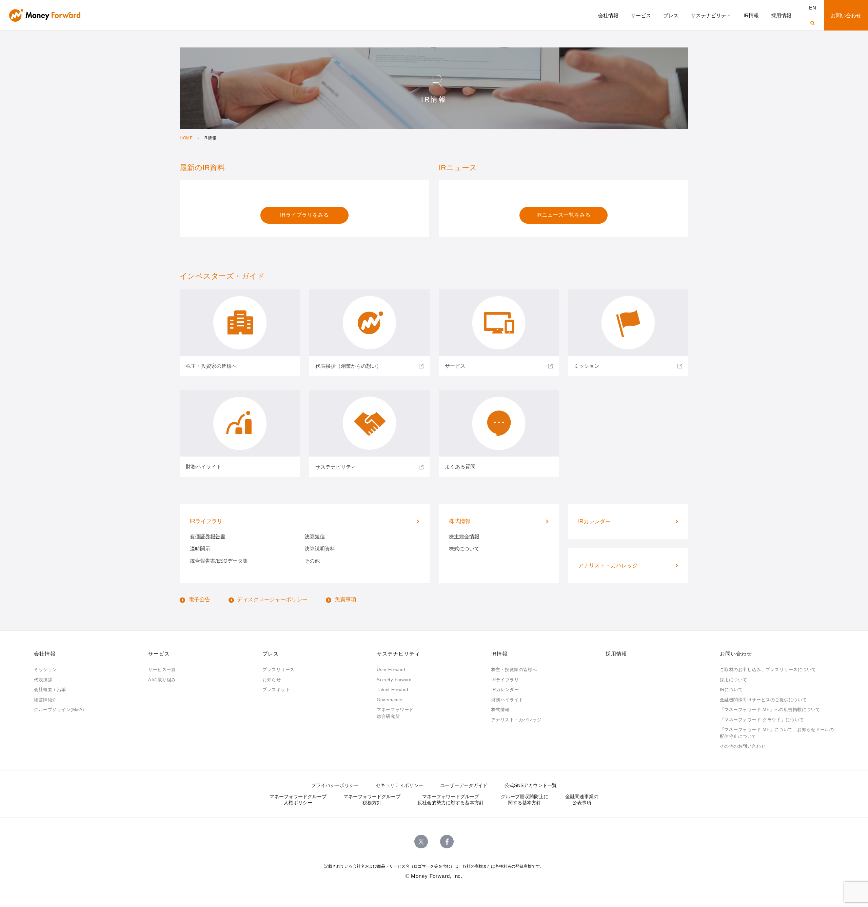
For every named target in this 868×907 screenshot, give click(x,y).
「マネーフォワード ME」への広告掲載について (770, 709)
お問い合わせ (736, 654)
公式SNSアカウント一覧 (531, 785)
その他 (312, 561)
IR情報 (499, 654)
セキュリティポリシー (399, 785)
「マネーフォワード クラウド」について (762, 719)
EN (812, 8)
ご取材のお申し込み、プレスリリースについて (768, 669)
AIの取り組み (162, 679)
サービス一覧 (162, 669)
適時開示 (200, 548)
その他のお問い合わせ (743, 746)
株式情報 (500, 709)
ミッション (45, 669)
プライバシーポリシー (335, 785)
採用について (733, 679)
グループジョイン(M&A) (59, 709)
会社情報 (45, 654)
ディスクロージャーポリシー (272, 599)
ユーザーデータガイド (464, 785)
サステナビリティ (398, 654)
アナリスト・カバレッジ (516, 719)
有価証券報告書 (207, 536)
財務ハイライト (507, 699)
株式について (464, 548)
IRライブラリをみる (304, 215)
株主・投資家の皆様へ (514, 669)
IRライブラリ (505, 679)
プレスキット (276, 689)
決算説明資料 (319, 548)
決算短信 (314, 536)
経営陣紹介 (45, 699)
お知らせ (271, 679)
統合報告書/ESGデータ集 (219, 561)
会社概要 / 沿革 (50, 689)
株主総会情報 (464, 536)
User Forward (391, 669)
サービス (159, 654)
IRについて (731, 689)
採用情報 (616, 654)
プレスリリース (278, 669)
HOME (186, 138)
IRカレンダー (505, 689)
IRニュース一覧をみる (563, 215)
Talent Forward (392, 689)
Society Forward (394, 679)
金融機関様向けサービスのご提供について (763, 699)
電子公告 (199, 599)
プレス (270, 654)
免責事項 (345, 599)
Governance (389, 699)
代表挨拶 (43, 679)
